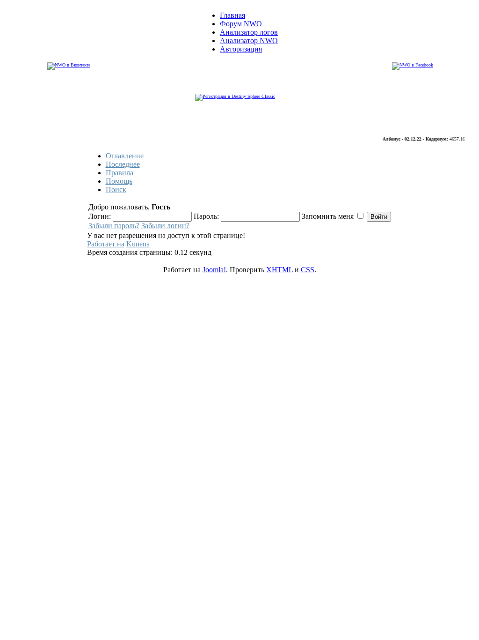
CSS (307, 270)
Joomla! (214, 270)
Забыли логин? (165, 226)
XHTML (279, 270)
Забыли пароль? (113, 226)
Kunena (138, 244)
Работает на (105, 244)
